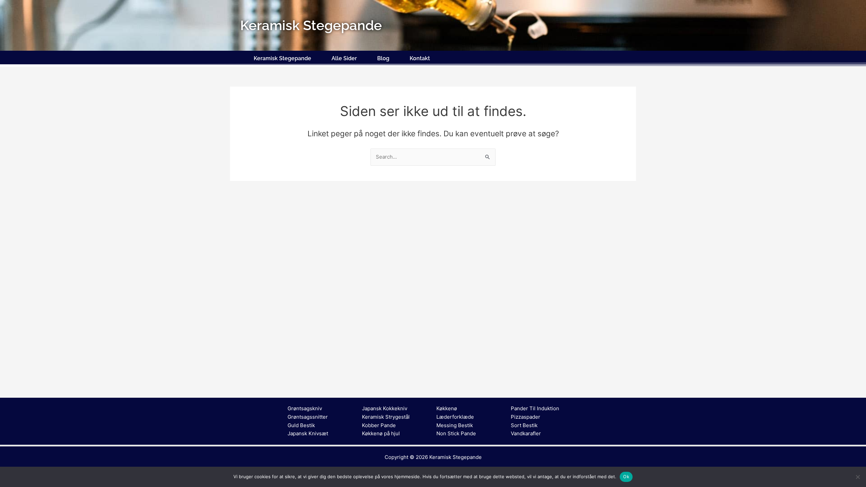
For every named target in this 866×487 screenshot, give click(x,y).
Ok (626, 476)
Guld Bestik (301, 425)
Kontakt (420, 58)
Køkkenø (446, 408)
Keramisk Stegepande (282, 58)
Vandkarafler (526, 433)
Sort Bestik (524, 425)
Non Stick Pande (456, 433)
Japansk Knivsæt (308, 433)
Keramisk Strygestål (386, 417)
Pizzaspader (525, 417)
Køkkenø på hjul (381, 433)
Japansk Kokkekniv (384, 408)
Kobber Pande (379, 425)
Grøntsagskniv (305, 408)
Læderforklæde (455, 417)
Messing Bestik (454, 425)
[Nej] (857, 476)
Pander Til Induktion (535, 408)
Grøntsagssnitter (308, 417)
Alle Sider (344, 58)
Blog (383, 58)
